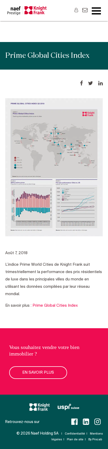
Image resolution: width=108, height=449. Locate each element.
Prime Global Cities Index (55, 306)
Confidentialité (75, 433)
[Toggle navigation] (96, 11)
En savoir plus (38, 372)
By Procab (95, 439)
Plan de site (75, 439)
